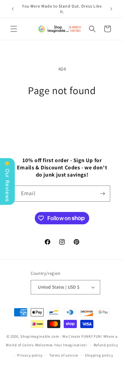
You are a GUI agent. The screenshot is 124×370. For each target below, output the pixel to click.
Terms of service (63, 355)
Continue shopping (62, 115)
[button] (13, 28)
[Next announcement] (111, 8)
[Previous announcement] (12, 8)
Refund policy (106, 345)
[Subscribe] (102, 194)
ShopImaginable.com (39, 336)
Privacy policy (30, 355)
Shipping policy (99, 355)
